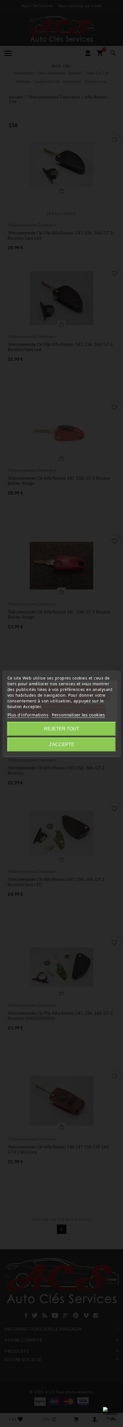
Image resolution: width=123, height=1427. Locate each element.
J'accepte (61, 744)
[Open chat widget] (110, 1414)
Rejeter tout (61, 728)
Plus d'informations (28, 714)
